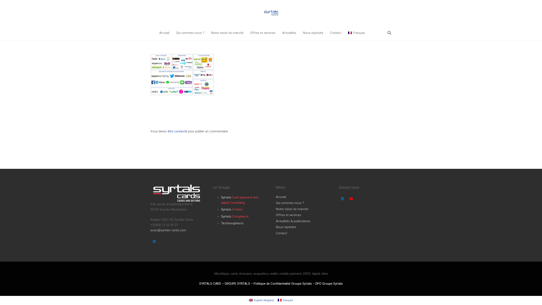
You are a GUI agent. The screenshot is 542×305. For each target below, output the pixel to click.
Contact (281, 233)
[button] (207, 33)
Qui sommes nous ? (290, 203)
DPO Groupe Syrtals (329, 284)
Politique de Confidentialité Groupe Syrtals (283, 284)
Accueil (281, 197)
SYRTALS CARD (210, 284)
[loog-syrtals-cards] (271, 13)
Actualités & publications (293, 221)
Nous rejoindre (286, 227)
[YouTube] (351, 199)
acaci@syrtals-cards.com (168, 230)
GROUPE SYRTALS (237, 284)
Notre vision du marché (292, 209)
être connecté (177, 131)
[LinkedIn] (154, 242)
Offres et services (288, 215)
